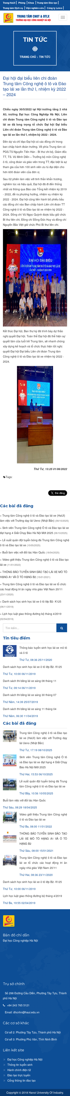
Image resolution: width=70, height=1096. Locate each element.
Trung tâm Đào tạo (47, 2)
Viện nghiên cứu (35, 8)
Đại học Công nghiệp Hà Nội (24, 1059)
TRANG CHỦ (28, 57)
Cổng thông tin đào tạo (21, 1080)
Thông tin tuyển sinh (19, 1065)
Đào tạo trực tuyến (18, 1075)
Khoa (31, 2)
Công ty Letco (54, 8)
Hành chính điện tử (19, 1070)
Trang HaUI (9, 2)
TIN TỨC (44, 57)
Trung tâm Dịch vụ (13, 8)
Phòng (21, 2)
